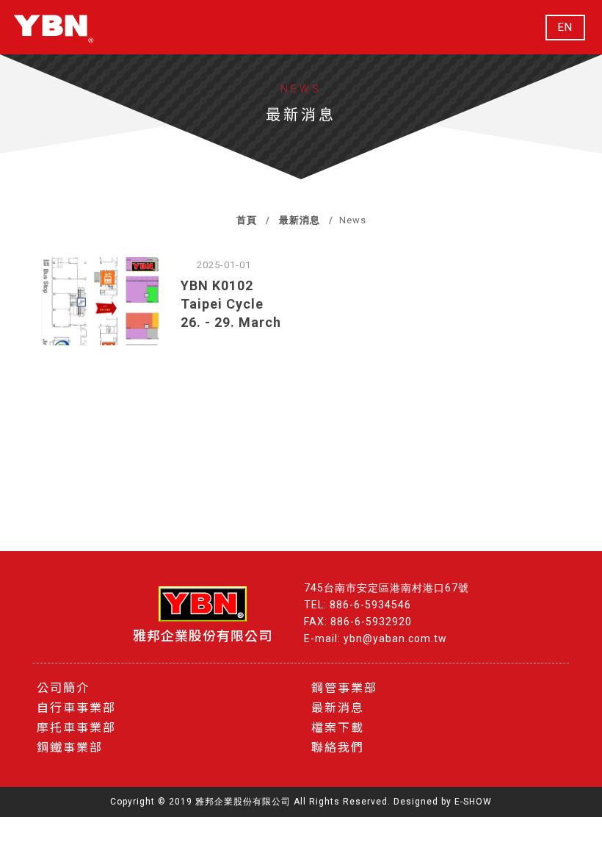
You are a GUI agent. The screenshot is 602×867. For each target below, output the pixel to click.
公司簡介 (63, 688)
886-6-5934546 (370, 605)
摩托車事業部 (76, 728)
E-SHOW (473, 801)
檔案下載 (337, 728)
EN (565, 27)
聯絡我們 (337, 748)
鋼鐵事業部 (70, 748)
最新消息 (299, 220)
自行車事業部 (76, 708)
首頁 (246, 220)
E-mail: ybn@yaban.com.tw (375, 638)
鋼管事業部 (344, 688)
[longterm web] (53, 27)
